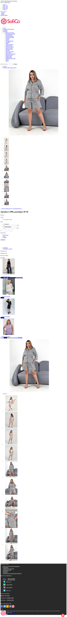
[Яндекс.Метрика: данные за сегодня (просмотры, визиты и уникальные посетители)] (10, 614)
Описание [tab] (5, 247)
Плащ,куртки (9, 56)
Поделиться (5, 235)
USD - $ (5, 9)
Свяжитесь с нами (7, 570)
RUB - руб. (5, 8)
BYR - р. (5, 4)
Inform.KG (14, 612)
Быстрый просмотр (5, 276)
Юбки (7, 43)
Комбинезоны (9, 57)
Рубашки (8, 38)
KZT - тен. (5, 7)
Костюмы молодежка (10, 33)
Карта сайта (5, 571)
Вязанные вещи (9, 55)
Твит (4, 236)
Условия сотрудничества (8, 29)
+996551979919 (9, 584)
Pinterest (5, 237)
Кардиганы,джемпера (10, 53)
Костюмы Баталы (9, 40)
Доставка (5, 30)
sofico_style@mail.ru (11, 579)
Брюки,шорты (9, 45)
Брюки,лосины (9, 48)
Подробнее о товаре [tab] (7, 248)
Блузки (7, 39)
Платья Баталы (9, 35)
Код (1, 257)
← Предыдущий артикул (6, 208)
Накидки (8, 50)
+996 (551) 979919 (11, 578)
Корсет (7, 59)
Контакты (5, 31)
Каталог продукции (8, 32)
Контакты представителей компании (11, 566)
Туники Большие (9, 44)
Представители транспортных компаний (12, 573)
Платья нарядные (9, 36)
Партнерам (5, 567)
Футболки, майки (10, 46)
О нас (4, 28)
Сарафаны (8, 42)
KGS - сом (5, 5)
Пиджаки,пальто (9, 49)
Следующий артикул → (17, 208)
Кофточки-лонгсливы (10, 58)
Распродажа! (8, 52)
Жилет (7, 60)
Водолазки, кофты (10, 51)
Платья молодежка (10, 37)
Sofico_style (8, 581)
